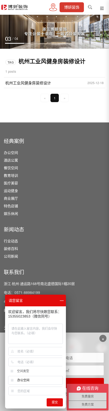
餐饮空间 (11, 167)
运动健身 (11, 190)
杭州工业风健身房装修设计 (28, 82)
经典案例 (14, 141)
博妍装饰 (71, 7)
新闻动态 (14, 230)
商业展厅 (11, 198)
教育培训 (11, 175)
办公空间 (11, 152)
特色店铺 (11, 205)
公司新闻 (11, 256)
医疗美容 (11, 182)
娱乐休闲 (11, 213)
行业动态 (11, 240)
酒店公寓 (11, 160)
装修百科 (11, 248)
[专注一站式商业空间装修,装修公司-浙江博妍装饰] (15, 7)
